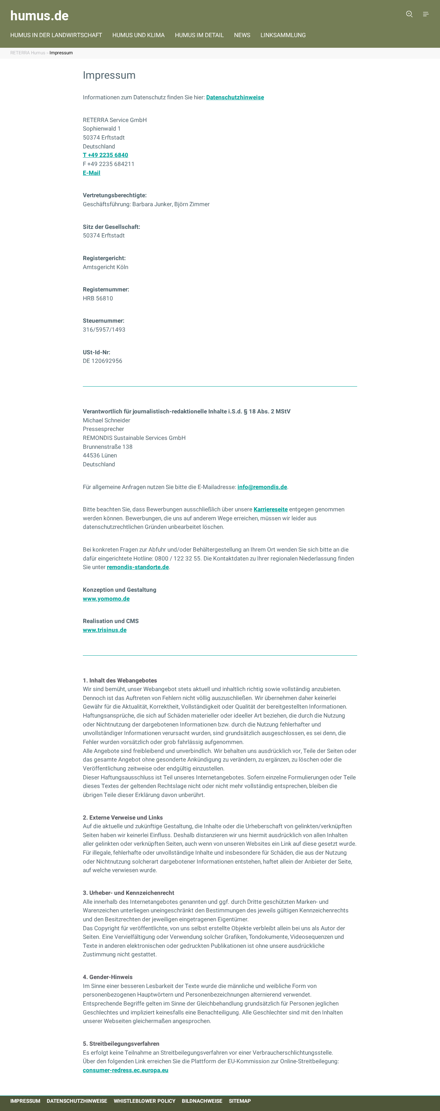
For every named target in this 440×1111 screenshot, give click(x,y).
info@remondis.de (262, 487)
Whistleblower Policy (144, 1101)
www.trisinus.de (104, 630)
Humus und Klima (138, 35)
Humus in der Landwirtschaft (56, 35)
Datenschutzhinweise (235, 97)
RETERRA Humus (27, 52)
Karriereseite (271, 509)
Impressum (61, 52)
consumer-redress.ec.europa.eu (125, 1070)
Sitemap (240, 1101)
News (242, 35)
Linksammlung (283, 35)
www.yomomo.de (106, 599)
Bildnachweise (202, 1101)
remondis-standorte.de (138, 567)
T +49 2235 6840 (105, 155)
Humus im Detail (199, 35)
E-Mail (91, 173)
